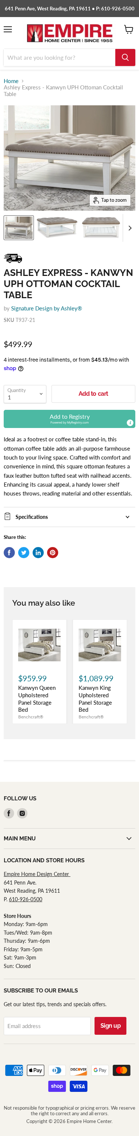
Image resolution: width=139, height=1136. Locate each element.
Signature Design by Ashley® (46, 308)
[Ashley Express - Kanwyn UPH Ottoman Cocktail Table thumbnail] (18, 228)
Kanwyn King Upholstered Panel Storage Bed (95, 698)
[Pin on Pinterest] (52, 552)
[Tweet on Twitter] (23, 552)
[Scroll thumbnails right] (129, 228)
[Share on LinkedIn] (38, 552)
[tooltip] (130, 422)
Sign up (110, 1025)
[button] (69, 419)
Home (11, 81)
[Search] (125, 57)
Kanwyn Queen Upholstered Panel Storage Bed (37, 698)
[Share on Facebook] (9, 552)
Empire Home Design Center (37, 874)
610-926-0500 (25, 899)
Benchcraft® (30, 717)
